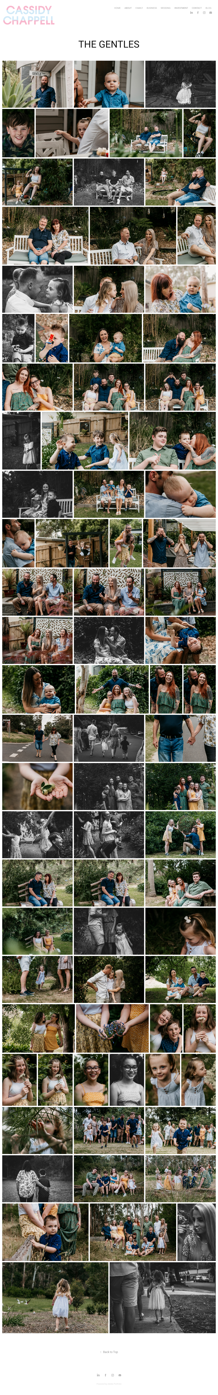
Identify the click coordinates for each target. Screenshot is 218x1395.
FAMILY (139, 7)
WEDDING (166, 7)
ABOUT (128, 7)
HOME (117, 7)
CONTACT (197, 7)
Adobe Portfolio (114, 1383)
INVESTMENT (181, 7)
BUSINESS (152, 7)
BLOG (208, 7)
